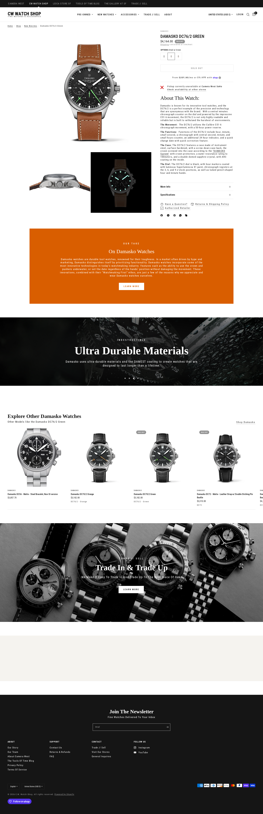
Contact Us (56, 747)
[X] (169, 215)
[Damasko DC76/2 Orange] (178, 56)
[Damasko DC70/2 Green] (163, 457)
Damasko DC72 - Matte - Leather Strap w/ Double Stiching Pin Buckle (225, 496)
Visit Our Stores (101, 752)
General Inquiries (101, 756)
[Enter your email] (167, 727)
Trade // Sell (152, 14)
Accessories (129, 14)
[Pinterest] (175, 215)
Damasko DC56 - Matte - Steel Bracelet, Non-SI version (33, 494)
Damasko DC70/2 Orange (82, 494)
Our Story (13, 747)
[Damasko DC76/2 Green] (171, 56)
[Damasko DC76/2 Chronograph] (164, 56)
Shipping (164, 44)
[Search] (248, 14)
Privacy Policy (15, 765)
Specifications (167, 194)
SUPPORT (55, 742)
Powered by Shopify (64, 794)
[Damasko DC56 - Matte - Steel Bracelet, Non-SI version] (37, 457)
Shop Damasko (245, 422)
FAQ (52, 756)
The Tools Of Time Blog (21, 760)
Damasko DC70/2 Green (145, 494)
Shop (18, 26)
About (168, 14)
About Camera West (19, 756)
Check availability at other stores (186, 89)
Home (10, 26)
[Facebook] (162, 215)
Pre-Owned (84, 14)
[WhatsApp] (181, 215)
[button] (131, 589)
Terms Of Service (17, 769)
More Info (165, 186)
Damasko (12, 490)
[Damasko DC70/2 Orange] (100, 457)
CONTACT (97, 742)
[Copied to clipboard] (187, 215)
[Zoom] (145, 36)
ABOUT (11, 742)
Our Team (13, 752)
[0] (253, 14)
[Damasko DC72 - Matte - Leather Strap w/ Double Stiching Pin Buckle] (226, 457)
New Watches (106, 14)
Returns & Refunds (60, 752)
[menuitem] (85, 14)
